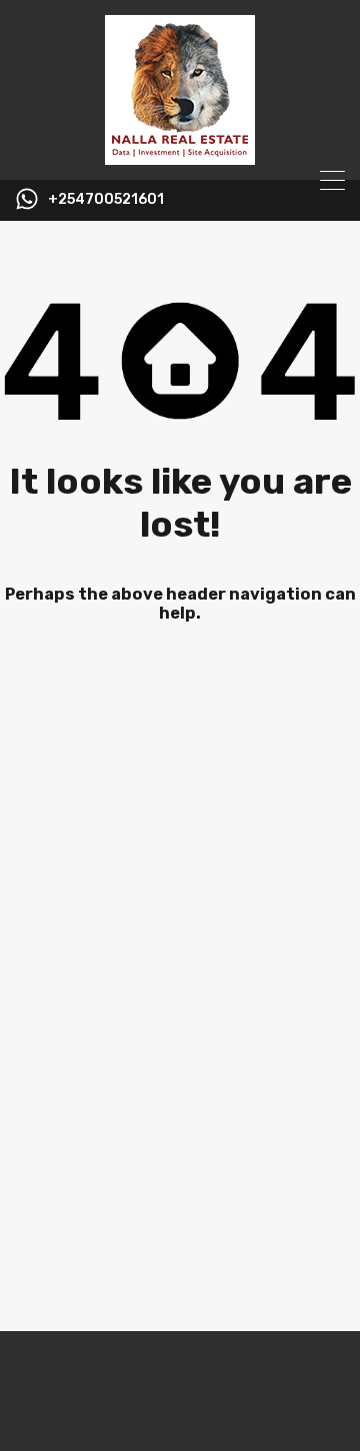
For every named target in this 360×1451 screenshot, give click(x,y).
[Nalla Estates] (180, 156)
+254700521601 (106, 200)
